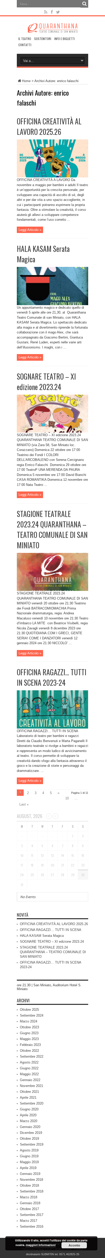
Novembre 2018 (31, 1180)
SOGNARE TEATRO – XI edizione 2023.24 (46, 381)
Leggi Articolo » (30, 230)
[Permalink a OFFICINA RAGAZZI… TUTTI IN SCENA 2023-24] (52, 727)
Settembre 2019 (31, 1144)
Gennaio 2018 (30, 1203)
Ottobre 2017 (29, 1209)
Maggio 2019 (29, 1162)
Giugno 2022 (29, 1068)
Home (26, 81)
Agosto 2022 (29, 1062)
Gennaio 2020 (30, 1127)
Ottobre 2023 (29, 1027)
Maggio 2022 (29, 1074)
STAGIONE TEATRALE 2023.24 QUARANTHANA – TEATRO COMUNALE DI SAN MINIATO (52, 529)
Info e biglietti (64, 38)
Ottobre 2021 (29, 1092)
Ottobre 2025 (29, 1009)
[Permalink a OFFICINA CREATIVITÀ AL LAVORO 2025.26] (52, 176)
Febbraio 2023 (30, 1045)
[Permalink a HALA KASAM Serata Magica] (52, 304)
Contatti (24, 44)
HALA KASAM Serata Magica (42, 936)
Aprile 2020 (28, 1115)
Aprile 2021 (28, 1097)
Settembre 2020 (31, 1103)
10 (67, 798)
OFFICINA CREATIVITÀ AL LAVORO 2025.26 (49, 126)
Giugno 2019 (29, 1156)
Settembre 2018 (31, 1191)
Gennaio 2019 (30, 1174)
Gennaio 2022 (30, 1080)
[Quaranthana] (52, 29)
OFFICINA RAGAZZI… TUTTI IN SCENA (50, 930)
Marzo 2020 (28, 1121)
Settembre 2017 (31, 1215)
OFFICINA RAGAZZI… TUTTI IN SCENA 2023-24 (51, 677)
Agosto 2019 (29, 1150)
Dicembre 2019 (31, 1133)
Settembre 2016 (31, 1226)
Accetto (74, 1245)
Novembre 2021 (31, 1086)
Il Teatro (24, 38)
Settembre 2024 (31, 1015)
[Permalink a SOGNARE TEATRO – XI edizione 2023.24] (52, 431)
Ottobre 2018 (29, 1185)
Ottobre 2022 (29, 1051)
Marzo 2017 (28, 1221)
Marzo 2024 (28, 1021)
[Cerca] (84, 4)
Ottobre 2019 (29, 1138)
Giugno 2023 (29, 1033)
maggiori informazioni (41, 1245)
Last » (24, 804)
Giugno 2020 (29, 1109)
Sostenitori (42, 38)
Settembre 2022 (31, 1056)
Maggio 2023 (29, 1039)
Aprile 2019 (28, 1168)
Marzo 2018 (28, 1197)
